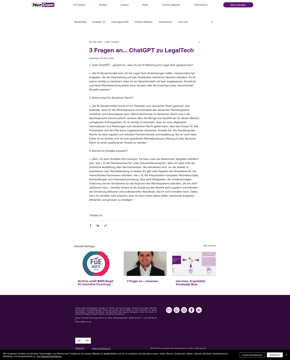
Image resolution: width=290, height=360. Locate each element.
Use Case (183, 22)
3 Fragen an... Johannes (142, 281)
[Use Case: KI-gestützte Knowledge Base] (194, 263)
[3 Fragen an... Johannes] (145, 263)
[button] (238, 4)
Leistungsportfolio (120, 22)
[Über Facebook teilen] (90, 225)
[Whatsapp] (177, 310)
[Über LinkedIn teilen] (98, 225)
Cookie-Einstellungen (252, 354)
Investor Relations (144, 22)
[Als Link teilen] (105, 225)
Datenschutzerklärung (101, 348)
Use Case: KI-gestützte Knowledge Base (190, 283)
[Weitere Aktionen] (199, 42)
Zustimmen (274, 354)
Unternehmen (165, 22)
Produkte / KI (98, 22)
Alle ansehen (210, 245)
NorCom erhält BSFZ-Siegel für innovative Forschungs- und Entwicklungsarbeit (95, 283)
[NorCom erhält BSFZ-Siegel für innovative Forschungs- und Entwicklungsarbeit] (96, 263)
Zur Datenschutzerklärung (49, 356)
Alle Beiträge (80, 22)
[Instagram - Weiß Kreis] (184, 310)
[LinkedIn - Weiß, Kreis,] (199, 310)
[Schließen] (286, 355)
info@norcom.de (85, 322)
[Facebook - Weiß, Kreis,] (191, 310)
